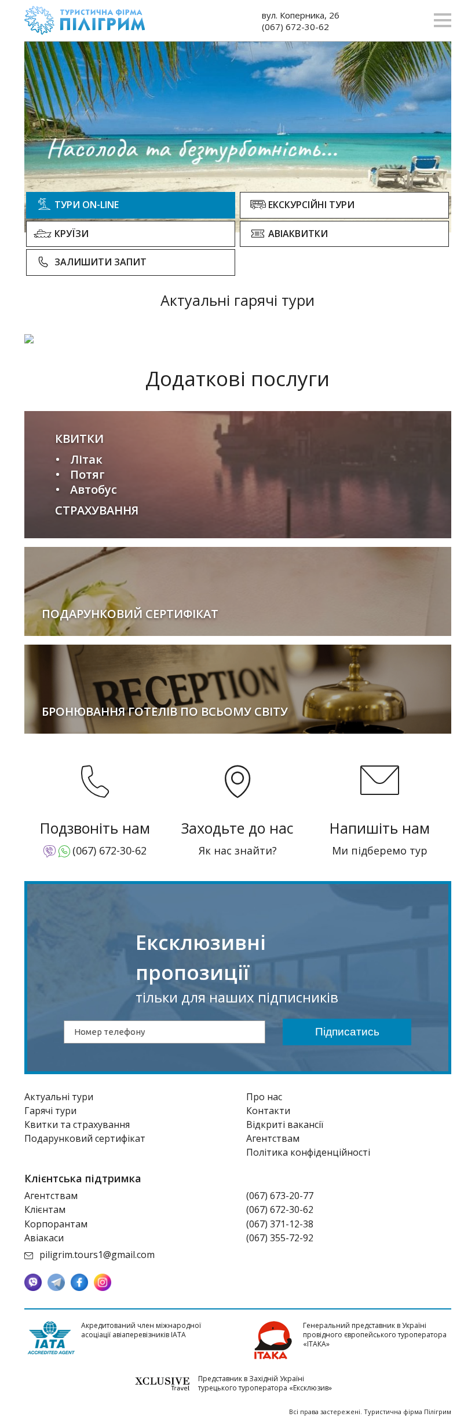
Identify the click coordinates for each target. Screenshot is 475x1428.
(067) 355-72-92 (279, 1237)
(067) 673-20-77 (279, 1195)
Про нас (264, 1096)
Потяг (87, 474)
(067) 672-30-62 (295, 26)
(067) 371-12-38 (279, 1224)
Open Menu (442, 20)
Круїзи (71, 233)
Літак (86, 459)
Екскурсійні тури (311, 204)
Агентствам (272, 1138)
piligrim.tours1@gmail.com (97, 1254)
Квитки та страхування (77, 1124)
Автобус (93, 489)
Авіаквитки (298, 233)
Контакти (268, 1110)
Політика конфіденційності (308, 1152)
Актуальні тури (58, 1096)
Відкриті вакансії (284, 1124)
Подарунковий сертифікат (84, 1138)
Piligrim (84, 20)
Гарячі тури (50, 1110)
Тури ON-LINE (86, 204)
